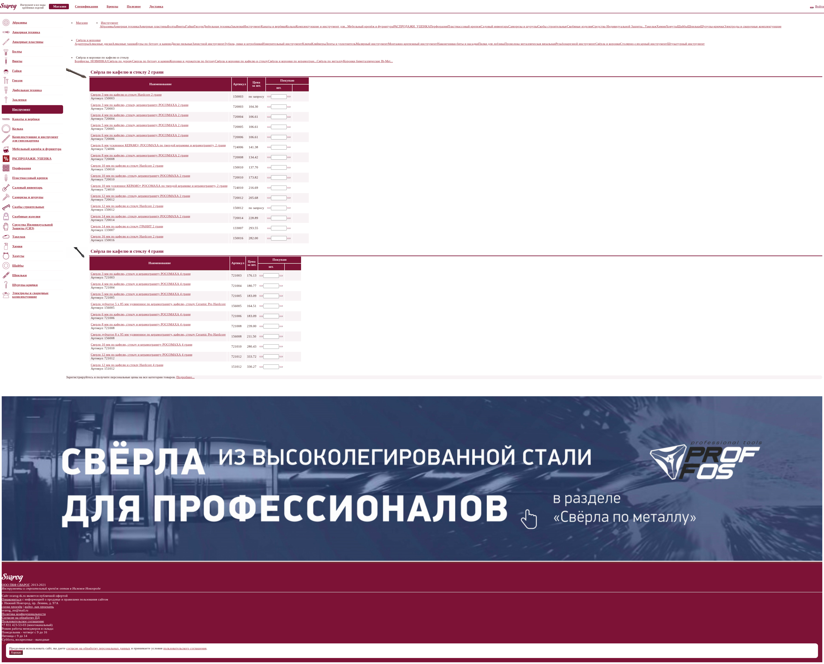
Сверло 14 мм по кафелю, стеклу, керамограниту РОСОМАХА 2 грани (140, 216)
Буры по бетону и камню (153, 43)
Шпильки (19, 275)
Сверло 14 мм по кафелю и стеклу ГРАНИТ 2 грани (127, 226)
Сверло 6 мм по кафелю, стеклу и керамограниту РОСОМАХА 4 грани (141, 314)
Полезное (134, 6)
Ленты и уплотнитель (341, 43)
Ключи (306, 43)
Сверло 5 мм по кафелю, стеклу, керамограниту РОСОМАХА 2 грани (139, 125)
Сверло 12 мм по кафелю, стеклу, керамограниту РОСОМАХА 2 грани (140, 196)
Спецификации (86, 6)
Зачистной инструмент (208, 43)
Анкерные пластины (27, 42)
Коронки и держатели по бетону (192, 61)
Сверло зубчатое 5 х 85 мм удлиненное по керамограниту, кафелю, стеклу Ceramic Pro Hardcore (158, 304)
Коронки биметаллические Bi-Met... (368, 61)
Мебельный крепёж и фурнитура (36, 149)
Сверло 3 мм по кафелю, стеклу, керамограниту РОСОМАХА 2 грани (139, 105)
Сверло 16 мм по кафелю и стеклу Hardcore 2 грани (127, 236)
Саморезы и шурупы (27, 197)
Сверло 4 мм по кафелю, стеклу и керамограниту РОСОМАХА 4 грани (141, 284)
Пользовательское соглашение (23, 621)
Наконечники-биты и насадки (457, 43)
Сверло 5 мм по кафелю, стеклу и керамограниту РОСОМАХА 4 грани (141, 294)
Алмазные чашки (124, 43)
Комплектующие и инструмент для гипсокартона (35, 138)
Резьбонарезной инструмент (575, 43)
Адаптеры (82, 43)
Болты (17, 51)
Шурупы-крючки (25, 285)
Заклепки (19, 99)
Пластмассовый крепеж (30, 178)
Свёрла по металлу (330, 61)
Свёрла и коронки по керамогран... (292, 61)
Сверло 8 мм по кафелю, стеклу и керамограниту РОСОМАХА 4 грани (141, 324)
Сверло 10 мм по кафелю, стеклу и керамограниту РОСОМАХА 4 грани (141, 344)
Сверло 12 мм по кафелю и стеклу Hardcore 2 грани (127, 206)
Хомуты (18, 256)
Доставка (156, 6)
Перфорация (21, 168)
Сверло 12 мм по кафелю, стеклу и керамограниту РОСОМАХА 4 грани (141, 354)
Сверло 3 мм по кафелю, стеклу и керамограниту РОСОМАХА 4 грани (141, 273)
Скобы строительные (28, 207)
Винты (17, 61)
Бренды (112, 6)
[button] (118, 22)
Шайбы (18, 265)
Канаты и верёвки (26, 119)
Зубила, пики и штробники (243, 43)
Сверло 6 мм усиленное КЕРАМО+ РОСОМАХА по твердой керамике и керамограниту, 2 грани (158, 145)
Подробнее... (185, 377)
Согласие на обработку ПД (20, 617)
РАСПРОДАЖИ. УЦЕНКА (32, 158)
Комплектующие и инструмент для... (321, 26)
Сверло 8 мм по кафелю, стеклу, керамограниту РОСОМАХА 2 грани (139, 155)
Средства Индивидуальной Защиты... (618, 26)
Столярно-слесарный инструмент (643, 43)
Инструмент (21, 109)
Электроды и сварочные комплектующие (30, 294)
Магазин (59, 6)
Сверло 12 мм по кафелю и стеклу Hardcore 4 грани (127, 365)
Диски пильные (181, 43)
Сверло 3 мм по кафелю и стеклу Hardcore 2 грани (126, 94)
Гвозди (17, 80)
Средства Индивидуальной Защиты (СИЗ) (32, 226)
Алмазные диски (100, 43)
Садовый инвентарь (27, 187)
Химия (17, 246)
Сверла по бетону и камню (151, 61)
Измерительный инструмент (282, 43)
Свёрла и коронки (88, 40)
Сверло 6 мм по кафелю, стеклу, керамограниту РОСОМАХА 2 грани (139, 135)
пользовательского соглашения (184, 648)
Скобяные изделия (26, 216)
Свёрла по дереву (120, 61)
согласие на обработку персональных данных (98, 648)
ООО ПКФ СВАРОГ (15, 585)
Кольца (17, 128)
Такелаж (18, 236)
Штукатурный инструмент (686, 43)
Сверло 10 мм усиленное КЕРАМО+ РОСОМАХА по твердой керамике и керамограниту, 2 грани (159, 186)
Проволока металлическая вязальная (530, 43)
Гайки (17, 71)
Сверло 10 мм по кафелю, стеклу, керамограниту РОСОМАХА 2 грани (140, 175)
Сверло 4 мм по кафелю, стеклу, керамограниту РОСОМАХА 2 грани (139, 115)
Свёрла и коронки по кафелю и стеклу (241, 61)
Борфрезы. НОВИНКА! (91, 61)
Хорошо (16, 652)
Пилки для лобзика (491, 43)
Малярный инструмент (372, 43)
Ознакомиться (11, 599)
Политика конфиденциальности (24, 614)
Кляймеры (318, 43)
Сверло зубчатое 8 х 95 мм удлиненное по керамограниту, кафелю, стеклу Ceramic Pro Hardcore (158, 334)
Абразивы (19, 22)
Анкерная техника (26, 32)
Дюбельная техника (27, 90)
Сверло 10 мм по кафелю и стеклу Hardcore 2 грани (127, 165)
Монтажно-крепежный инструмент (412, 43)
